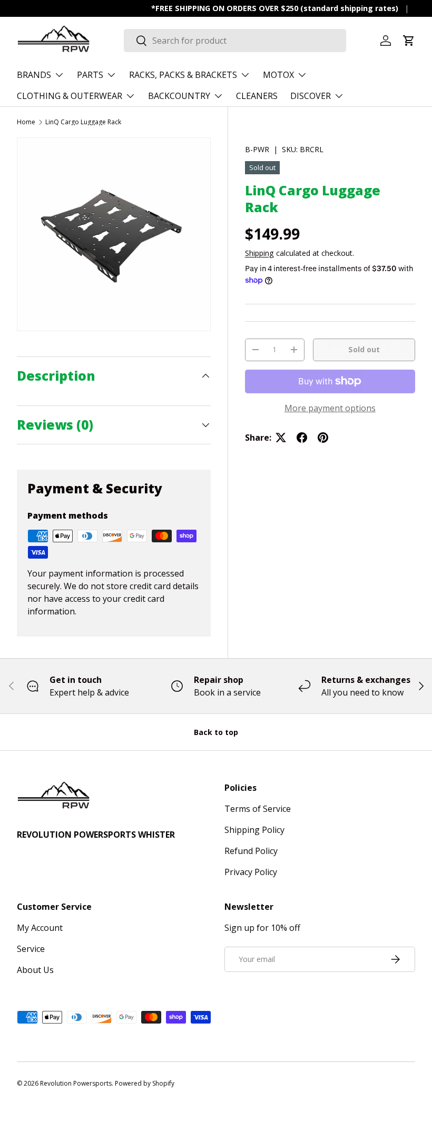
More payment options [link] (330, 408)
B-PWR (257, 149)
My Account (40, 928)
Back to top (216, 732)
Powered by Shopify (144, 1083)
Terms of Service (257, 809)
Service (31, 949)
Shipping (259, 253)
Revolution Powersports (76, 1083)
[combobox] (235, 40)
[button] (408, 40)
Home (26, 122)
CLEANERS (257, 96)
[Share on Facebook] (301, 437)
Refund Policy (251, 851)
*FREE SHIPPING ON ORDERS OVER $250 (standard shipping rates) (274, 8)
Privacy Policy (250, 872)
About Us (35, 970)
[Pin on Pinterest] (322, 437)
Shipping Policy (254, 830)
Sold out (364, 349)
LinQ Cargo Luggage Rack (83, 122)
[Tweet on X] (280, 437)
